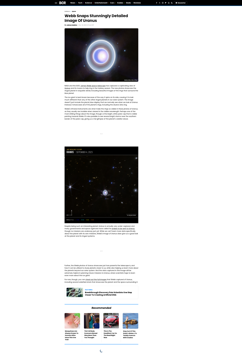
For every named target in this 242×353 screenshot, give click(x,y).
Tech (80, 3)
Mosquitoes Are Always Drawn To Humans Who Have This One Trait (71, 335)
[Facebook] (156, 3)
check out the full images (95, 279)
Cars (112, 3)
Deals (128, 3)
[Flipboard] (165, 3)
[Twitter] (159, 3)
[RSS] (172, 3)
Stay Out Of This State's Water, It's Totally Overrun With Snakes (130, 334)
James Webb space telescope (93, 86)
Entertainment (101, 3)
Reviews (137, 3)
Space (74, 11)
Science (88, 3)
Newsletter (182, 3)
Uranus (67, 88)
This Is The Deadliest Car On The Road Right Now (110, 334)
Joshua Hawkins (72, 25)
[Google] (168, 3)
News (72, 3)
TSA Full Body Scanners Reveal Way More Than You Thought (90, 334)
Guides (120, 3)
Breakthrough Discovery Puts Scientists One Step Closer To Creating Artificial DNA (108, 293)
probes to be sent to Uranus (123, 228)
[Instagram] (162, 3)
